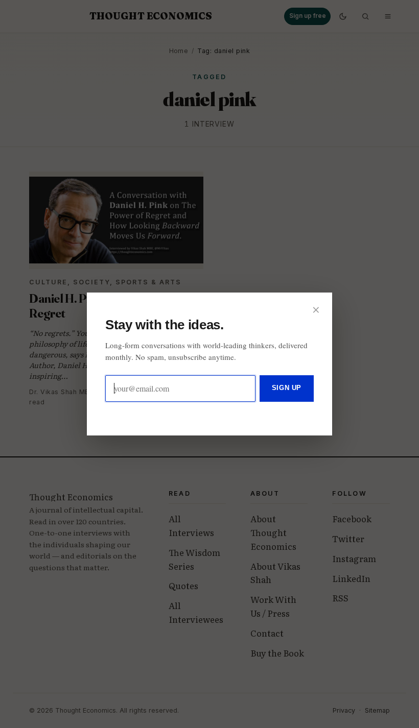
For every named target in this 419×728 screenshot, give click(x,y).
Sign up (286, 388)
